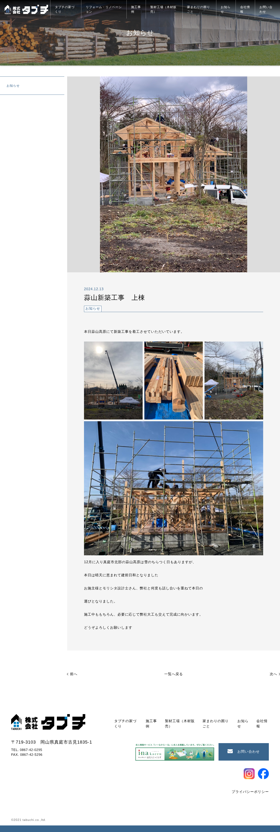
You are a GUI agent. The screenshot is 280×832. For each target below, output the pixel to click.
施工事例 (136, 9)
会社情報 (245, 9)
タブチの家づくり (65, 9)
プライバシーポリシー (250, 792)
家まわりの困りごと (198, 9)
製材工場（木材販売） (163, 9)
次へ (273, 674)
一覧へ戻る (173, 674)
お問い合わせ (266, 9)
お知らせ (226, 9)
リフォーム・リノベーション (104, 9)
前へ (73, 674)
